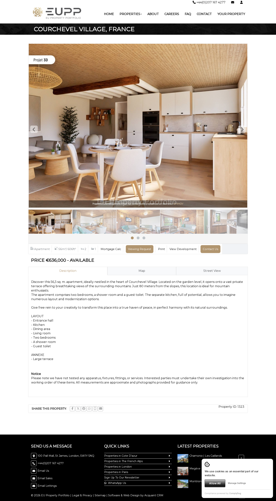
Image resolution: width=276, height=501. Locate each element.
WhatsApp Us (116, 483)
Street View (212, 271)
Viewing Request (139, 249)
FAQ (188, 14)
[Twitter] (78, 408)
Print (161, 249)
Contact (204, 14)
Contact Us (210, 249)
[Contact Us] (241, 2)
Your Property (231, 14)
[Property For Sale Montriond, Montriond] (182, 483)
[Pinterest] (83, 408)
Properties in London (118, 466)
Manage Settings (237, 483)
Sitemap (100, 495)
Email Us (43, 470)
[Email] (100, 408)
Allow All (215, 483)
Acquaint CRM (153, 495)
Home (109, 14)
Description (67, 271)
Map (142, 271)
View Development (183, 249)
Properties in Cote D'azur (120, 455)
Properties (130, 14)
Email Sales (45, 478)
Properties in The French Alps (123, 461)
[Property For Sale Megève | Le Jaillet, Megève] (182, 471)
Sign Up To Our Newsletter (121, 477)
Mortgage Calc (111, 249)
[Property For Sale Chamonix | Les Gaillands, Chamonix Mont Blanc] (182, 458)
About (153, 14)
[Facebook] (72, 408)
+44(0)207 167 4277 (210, 2)
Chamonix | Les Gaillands (205, 456)
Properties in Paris (116, 472)
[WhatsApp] (89, 408)
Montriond (196, 481)
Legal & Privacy (82, 495)
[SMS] (94, 408)
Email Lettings (47, 485)
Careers (171, 14)
